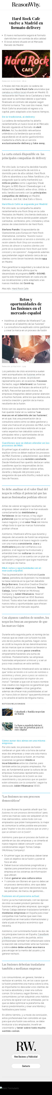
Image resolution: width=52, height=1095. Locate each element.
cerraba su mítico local (14, 92)
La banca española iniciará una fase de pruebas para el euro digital (29, 727)
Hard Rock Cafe (20, 288)
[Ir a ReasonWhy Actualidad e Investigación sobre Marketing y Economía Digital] (26, 4)
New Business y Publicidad (26, 1056)
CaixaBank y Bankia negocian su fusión (30, 712)
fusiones (31, 374)
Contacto (26, 1066)
